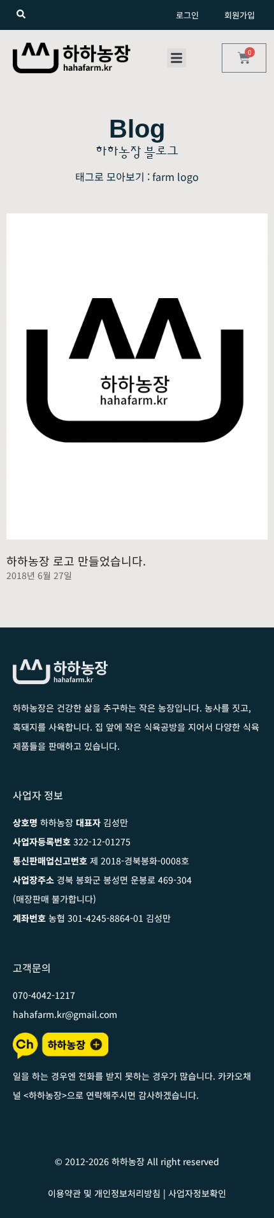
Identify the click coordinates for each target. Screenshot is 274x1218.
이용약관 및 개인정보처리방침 (104, 1193)
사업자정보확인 (197, 1193)
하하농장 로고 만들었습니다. (76, 560)
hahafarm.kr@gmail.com (65, 1014)
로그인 (187, 15)
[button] (176, 58)
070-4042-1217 (44, 995)
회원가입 (239, 15)
